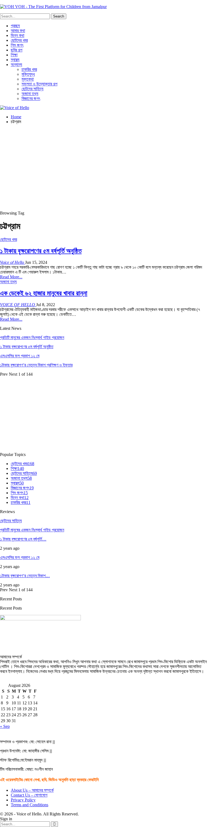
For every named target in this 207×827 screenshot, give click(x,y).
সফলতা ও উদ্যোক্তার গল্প (39, 84)
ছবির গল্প (16, 50)
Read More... (11, 277)
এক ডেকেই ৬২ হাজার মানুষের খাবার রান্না (43, 293)
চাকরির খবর (29, 69)
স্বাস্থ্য (15, 59)
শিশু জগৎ (17, 45)
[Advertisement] (103, 166)
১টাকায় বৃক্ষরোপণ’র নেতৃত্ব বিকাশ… (25, 575)
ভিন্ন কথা (17, 35)
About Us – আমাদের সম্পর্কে (32, 790)
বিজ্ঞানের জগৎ (31, 98)
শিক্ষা (14, 55)
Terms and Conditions (29, 804)
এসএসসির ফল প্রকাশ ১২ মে (19, 356)
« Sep (5, 726)
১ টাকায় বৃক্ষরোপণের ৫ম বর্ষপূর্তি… (23, 539)
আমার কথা (18, 30)
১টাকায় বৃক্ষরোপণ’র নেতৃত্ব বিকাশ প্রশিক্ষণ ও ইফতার (36, 365)
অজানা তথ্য (30, 93)
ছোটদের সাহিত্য (32, 88)
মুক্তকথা (28, 79)
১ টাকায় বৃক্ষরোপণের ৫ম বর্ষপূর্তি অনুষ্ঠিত (41, 250)
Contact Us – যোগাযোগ (29, 795)
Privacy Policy (23, 800)
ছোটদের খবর (19, 40)
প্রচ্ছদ (15, 25)
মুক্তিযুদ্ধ (28, 74)
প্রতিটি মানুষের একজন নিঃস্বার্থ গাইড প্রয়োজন (32, 337)
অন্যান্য (16, 64)
